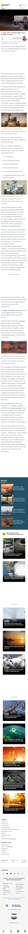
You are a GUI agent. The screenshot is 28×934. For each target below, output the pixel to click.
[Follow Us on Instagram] (7, 874)
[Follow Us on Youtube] (11, 874)
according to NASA (14, 226)
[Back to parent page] (3, 7)
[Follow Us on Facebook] (3, 874)
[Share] (2, 39)
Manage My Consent (6, 831)
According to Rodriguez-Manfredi (11, 310)
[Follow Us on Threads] (18, 874)
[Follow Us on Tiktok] (14, 874)
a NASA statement (16, 408)
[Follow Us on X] (22, 874)
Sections (22, 8)
